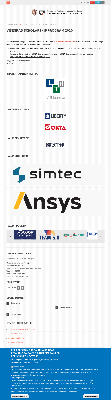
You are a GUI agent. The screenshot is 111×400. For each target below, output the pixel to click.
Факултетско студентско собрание (21, 329)
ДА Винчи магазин (15, 334)
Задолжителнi (18, 367)
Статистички (18, 386)
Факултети (15, 303)
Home (22, 25)
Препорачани (18, 378)
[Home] (56, 11)
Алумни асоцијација (16, 338)
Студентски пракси (15, 342)
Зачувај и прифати (19, 396)
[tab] (31, 303)
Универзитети (66, 307)
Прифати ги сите (91, 396)
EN (98, 2)
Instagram (22, 288)
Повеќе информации (30, 363)
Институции (16, 314)
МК (92, 2)
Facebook (18, 288)
